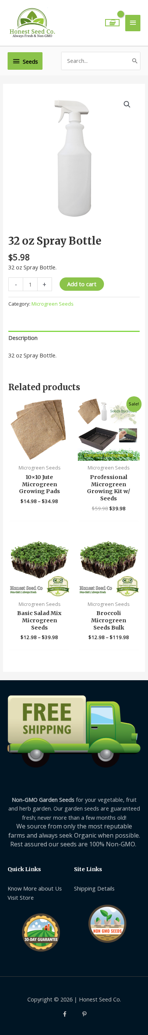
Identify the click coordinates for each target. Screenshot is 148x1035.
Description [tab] (23, 337)
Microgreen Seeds (52, 303)
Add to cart (81, 284)
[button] (127, 104)
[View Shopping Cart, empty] (112, 22)
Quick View (39, 453)
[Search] (135, 60)
